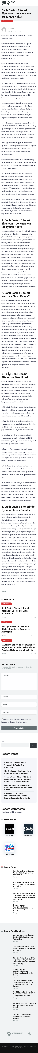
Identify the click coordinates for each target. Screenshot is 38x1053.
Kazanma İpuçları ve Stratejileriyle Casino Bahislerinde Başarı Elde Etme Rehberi (18, 787)
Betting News (7, 21)
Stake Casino (28, 836)
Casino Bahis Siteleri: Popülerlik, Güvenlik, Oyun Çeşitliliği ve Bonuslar (25, 1005)
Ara (2, 742)
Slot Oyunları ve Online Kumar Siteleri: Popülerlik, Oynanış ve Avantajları (15, 629)
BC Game (9, 836)
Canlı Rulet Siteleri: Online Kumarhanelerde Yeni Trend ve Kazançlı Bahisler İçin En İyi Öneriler (17, 795)
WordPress (33, 1046)
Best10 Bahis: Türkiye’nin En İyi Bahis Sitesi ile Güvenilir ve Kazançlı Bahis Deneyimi (24, 994)
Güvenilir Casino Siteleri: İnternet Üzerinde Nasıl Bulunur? (22, 1016)
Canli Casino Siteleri (8, 3)
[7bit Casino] (9, 852)
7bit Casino (9, 854)
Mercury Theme (19, 1047)
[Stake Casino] (28, 833)
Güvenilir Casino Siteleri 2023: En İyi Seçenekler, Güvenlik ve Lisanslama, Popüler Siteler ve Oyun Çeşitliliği (18, 647)
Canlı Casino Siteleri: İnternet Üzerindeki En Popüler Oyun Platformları (15, 611)
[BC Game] (9, 833)
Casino (4, 591)
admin (12, 29)
